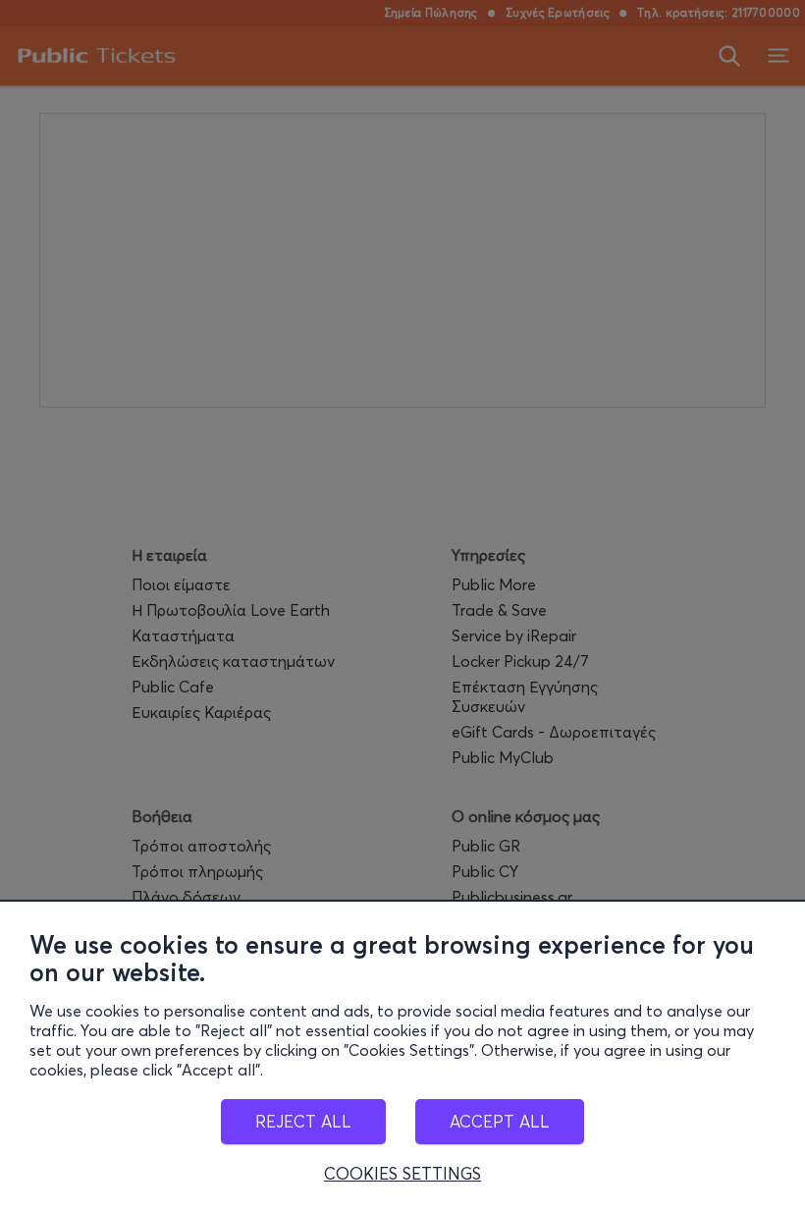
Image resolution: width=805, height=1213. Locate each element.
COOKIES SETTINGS (402, 1174)
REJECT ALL (303, 1121)
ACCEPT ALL (500, 1121)
